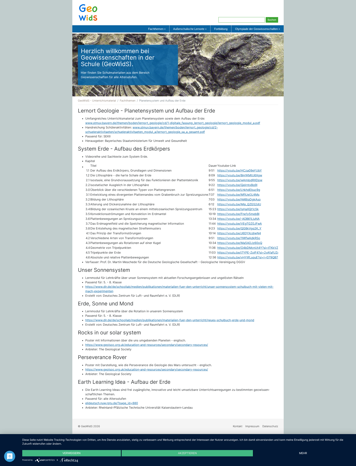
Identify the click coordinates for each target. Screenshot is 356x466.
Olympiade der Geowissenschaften (257, 28)
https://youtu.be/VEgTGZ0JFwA (239, 223)
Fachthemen (157, 28)
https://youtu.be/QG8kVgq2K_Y (239, 228)
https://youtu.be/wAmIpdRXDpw (239, 180)
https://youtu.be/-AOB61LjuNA (238, 219)
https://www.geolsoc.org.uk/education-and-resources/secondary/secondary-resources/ (146, 345)
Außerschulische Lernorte (190, 28)
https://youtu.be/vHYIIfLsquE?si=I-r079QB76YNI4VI (253, 257)
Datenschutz (270, 426)
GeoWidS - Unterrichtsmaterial (97, 100)
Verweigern (71, 453)
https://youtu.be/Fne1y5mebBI (238, 214)
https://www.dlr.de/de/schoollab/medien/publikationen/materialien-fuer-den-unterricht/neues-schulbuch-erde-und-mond (169, 320)
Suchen (272, 19)
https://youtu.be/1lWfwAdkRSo (238, 238)
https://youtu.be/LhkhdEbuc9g (238, 190)
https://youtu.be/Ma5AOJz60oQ (239, 243)
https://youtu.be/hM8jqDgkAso (239, 199)
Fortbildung (221, 28)
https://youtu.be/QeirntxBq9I (237, 185)
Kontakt (237, 426)
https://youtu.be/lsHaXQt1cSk (238, 209)
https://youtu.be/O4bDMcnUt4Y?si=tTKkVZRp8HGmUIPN (257, 248)
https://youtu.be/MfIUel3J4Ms (238, 194)
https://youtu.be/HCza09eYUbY (239, 170)
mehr (303, 453)
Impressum (252, 426)
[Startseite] (88, 12)
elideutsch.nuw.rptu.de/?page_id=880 (111, 403)
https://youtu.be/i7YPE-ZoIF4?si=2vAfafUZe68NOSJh (254, 252)
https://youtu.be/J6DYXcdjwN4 (239, 233)
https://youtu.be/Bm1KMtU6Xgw (239, 175)
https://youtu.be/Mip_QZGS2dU (239, 204)
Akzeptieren (187, 453)
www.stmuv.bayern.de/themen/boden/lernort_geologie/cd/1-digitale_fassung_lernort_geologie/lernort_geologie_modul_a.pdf (172, 123)
